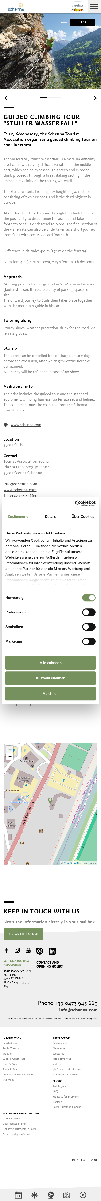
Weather (7, 1053)
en (88, 1160)
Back (83, 22)
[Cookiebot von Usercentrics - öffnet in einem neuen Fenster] (75, 503)
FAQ (55, 1091)
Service (58, 1081)
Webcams (58, 1053)
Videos (57, 1064)
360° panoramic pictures (67, 1069)
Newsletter (59, 1048)
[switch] (89, 612)
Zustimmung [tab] (18, 516)
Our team (8, 1080)
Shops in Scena (11, 1069)
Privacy (58, 1019)
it (81, 1160)
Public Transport (12, 1048)
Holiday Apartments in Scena (20, 1129)
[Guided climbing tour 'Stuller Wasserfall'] (50, 801)
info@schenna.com (20, 484)
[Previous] (6, 98)
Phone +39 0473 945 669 (67, 1003)
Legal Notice (72, 1019)
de (73, 1160)
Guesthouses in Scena (15, 1123)
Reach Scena (10, 1043)
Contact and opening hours (49, 964)
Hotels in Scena (12, 1118)
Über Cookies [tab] (83, 516)
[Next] (95, 98)
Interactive (61, 1038)
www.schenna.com (26, 425)
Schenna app (60, 1043)
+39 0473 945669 (21, 496)
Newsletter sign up (25, 934)
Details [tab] (50, 516)
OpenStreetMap (73, 863)
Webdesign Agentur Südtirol (9, 1160)
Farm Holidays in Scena (16, 1134)
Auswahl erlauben (50, 678)
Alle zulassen (51, 663)
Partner (57, 1102)
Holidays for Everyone (66, 1096)
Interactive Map (62, 1059)
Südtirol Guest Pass (14, 1059)
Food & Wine (10, 1064)
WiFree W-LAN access (66, 1074)
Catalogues (59, 1086)
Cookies (47, 1019)
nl (95, 1160)
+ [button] (10, 749)
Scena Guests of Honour (67, 1107)
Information (12, 1038)
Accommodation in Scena (21, 1113)
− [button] (10, 756)
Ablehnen (50, 693)
